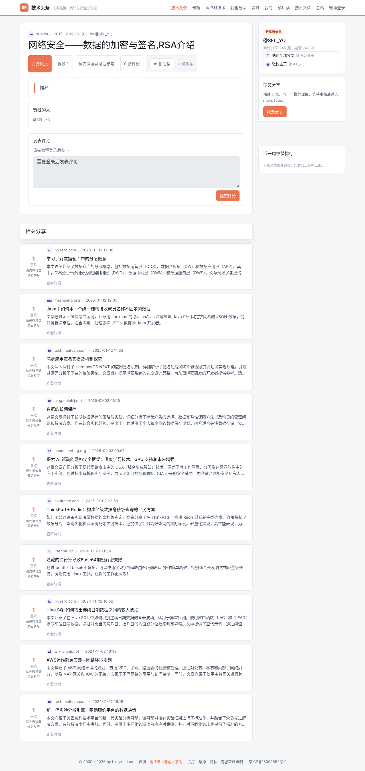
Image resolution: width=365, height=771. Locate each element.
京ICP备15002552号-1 (268, 761)
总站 (320, 8)
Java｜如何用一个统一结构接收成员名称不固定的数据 (98, 309)
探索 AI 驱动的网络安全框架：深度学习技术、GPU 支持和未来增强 (110, 459)
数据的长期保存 (61, 409)
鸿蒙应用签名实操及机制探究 (74, 359)
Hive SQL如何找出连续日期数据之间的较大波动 (92, 610)
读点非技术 (215, 8)
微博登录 (337, 8)
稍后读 (284, 8)
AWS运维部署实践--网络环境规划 (79, 660)
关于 (192, 761)
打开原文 (40, 63)
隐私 (213, 761)
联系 (202, 761)
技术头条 (179, 8)
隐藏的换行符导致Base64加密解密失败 (84, 559)
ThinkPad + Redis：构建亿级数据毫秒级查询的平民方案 (100, 509)
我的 (269, 8)
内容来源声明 (232, 761)
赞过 (255, 8)
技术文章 (303, 8)
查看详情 (53, 282)
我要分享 (275, 111)
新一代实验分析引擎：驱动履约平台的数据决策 (91, 710)
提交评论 (228, 195)
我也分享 (238, 8)
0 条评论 (132, 63)
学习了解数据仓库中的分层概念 (76, 258)
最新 (196, 8)
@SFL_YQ (103, 34)
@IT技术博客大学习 (166, 761)
